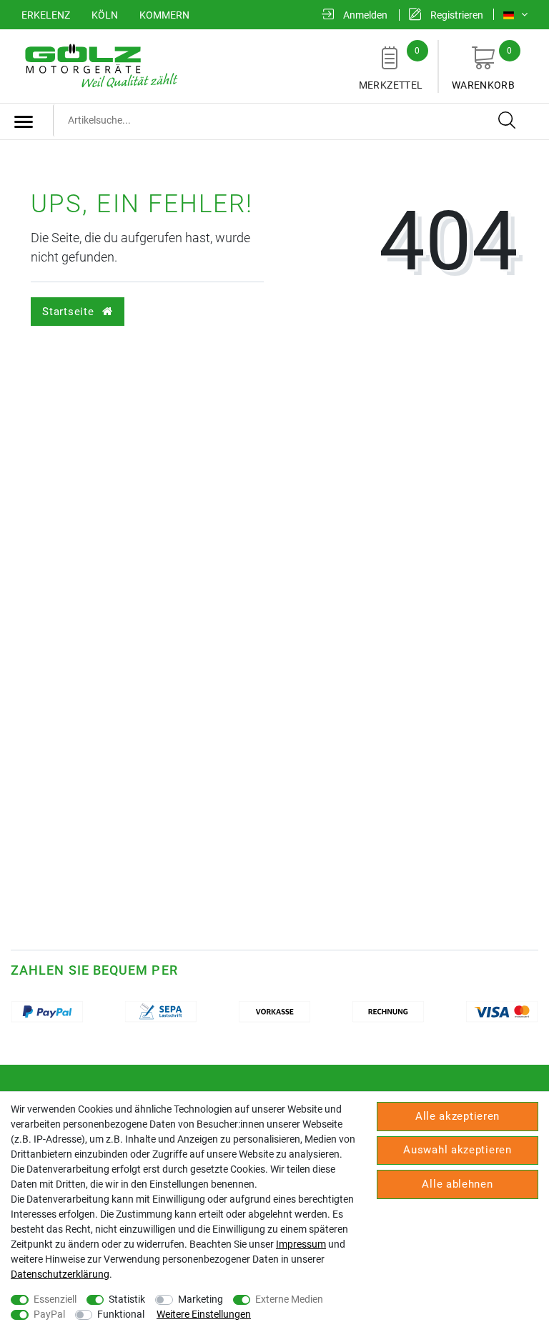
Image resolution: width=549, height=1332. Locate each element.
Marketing (200, 1299)
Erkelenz (45, 15)
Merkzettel (391, 68)
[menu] (23, 121)
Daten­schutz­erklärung (60, 1274)
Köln (105, 15)
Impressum (301, 1244)
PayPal (49, 1314)
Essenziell (55, 1299)
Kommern (164, 15)
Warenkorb (483, 68)
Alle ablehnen (457, 1184)
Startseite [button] (69, 311)
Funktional (120, 1314)
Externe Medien (289, 1299)
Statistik (127, 1299)
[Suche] (508, 120)
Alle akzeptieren (457, 1116)
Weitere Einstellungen (204, 1314)
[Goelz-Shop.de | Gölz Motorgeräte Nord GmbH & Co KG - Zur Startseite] (100, 65)
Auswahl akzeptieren (457, 1149)
